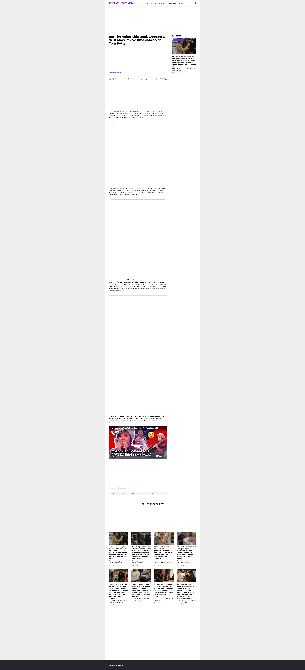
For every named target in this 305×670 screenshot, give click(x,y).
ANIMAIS (181, 3)
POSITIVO (149, 3)
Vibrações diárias (122, 3)
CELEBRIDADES (172, 3)
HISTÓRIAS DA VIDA (159, 3)
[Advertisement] (152, 22)
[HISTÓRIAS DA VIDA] (184, 53)
